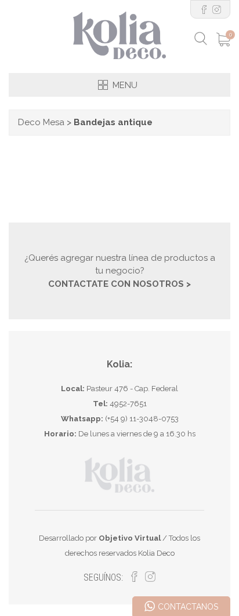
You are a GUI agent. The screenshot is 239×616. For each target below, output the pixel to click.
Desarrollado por (100, 538)
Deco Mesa (41, 122)
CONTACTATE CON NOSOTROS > (119, 284)
